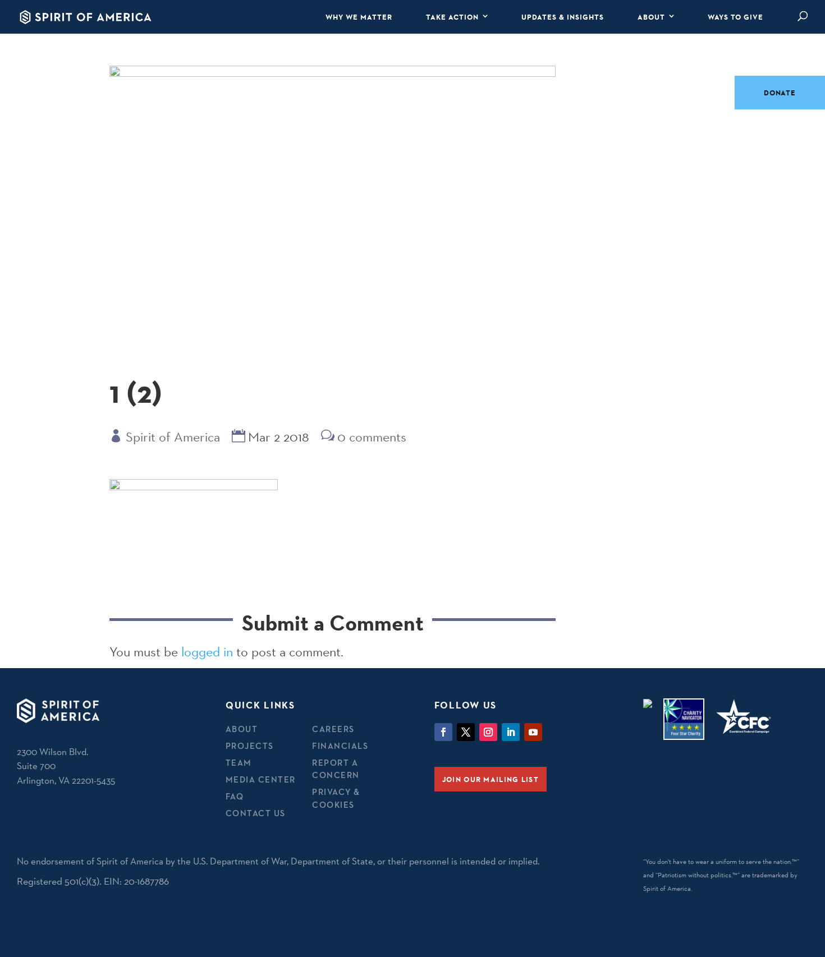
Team (239, 763)
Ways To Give (735, 17)
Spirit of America (173, 436)
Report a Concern (336, 769)
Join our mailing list (490, 779)
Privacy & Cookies (336, 798)
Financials (340, 746)
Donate (780, 93)
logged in (207, 651)
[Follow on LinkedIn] (511, 732)
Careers (333, 729)
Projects (250, 746)
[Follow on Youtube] (533, 732)
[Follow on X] (466, 732)
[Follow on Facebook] (443, 732)
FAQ (235, 796)
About (651, 17)
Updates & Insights (562, 17)
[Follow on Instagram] (488, 732)
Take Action (452, 17)
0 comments (371, 436)
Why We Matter (359, 17)
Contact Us (256, 813)
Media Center (261, 779)
